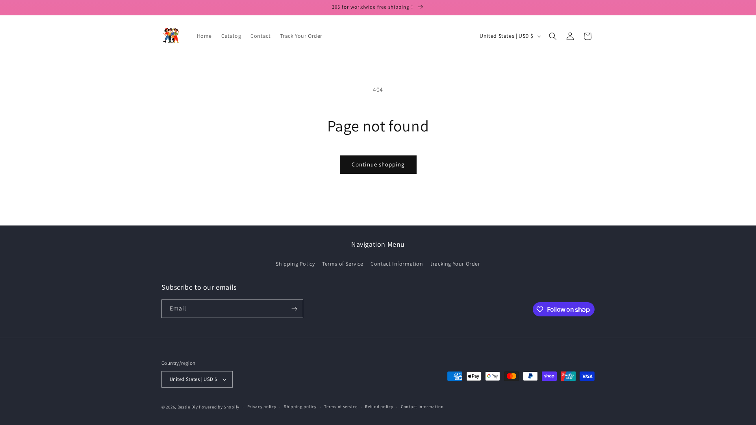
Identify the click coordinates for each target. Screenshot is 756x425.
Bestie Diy (188, 407)
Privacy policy (261, 406)
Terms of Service (342, 263)
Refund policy (379, 406)
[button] (552, 36)
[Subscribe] (294, 308)
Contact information (422, 406)
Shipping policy (300, 406)
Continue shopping (378, 164)
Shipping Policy (295, 263)
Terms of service (340, 406)
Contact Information (397, 263)
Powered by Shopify (219, 407)
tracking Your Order (455, 263)
